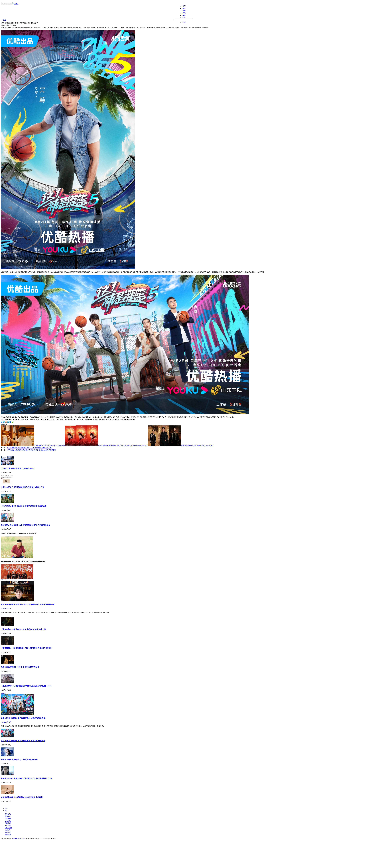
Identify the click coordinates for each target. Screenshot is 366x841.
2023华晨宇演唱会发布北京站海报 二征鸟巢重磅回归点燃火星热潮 (29, 448)
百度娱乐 (8, 818)
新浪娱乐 (8, 814)
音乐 (184, 13)
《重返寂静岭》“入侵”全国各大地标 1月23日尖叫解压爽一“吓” (26, 686)
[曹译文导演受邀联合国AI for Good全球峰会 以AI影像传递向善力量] (17, 600)
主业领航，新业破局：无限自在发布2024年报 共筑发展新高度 (25, 525)
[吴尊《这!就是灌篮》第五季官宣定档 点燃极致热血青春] (17, 714)
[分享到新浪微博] (6, 422)
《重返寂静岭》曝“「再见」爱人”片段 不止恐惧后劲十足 (23, 629)
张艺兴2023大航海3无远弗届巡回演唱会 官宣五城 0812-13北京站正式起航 (31, 450)
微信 (6, 808)
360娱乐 (7, 830)
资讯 (184, 8)
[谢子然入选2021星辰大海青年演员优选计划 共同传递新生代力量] (7, 774)
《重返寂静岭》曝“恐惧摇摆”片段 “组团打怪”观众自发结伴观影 (26, 648)
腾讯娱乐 (8, 825)
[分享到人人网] (10, 422)
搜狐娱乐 (8, 823)
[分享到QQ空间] (4, 422)
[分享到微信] (12, 422)
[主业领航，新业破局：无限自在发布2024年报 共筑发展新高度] (7, 521)
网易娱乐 (8, 832)
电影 (184, 11)
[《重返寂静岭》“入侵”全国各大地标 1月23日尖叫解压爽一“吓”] (7, 682)
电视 (184, 15)
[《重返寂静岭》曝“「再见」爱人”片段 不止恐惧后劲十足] (7, 625)
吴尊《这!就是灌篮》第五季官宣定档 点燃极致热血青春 (23, 718)
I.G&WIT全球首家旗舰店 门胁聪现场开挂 (17, 468)
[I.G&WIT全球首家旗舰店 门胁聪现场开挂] (7, 464)
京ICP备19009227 (18, 838)
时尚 (184, 22)
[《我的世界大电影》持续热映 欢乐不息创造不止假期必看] (7, 502)
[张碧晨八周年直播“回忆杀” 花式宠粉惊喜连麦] (7, 756)
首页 (184, 6)
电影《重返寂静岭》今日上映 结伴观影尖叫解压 (20, 667)
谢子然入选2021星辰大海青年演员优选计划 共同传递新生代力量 (26, 778)
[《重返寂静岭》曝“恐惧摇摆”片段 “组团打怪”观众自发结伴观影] (7, 644)
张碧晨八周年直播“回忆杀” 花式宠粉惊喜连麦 (19, 760)
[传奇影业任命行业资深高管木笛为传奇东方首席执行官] (7, 483)
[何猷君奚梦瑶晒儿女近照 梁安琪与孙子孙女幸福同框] (7, 793)
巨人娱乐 (8, 821)
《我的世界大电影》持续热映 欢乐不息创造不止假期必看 (24, 506)
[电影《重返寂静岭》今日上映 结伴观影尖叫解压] (7, 663)
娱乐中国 (8, 834)
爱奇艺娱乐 (8, 828)
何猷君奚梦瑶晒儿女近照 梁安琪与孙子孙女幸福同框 (22, 797)
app (6, 810)
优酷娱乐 (8, 816)
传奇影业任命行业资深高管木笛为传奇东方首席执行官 (22, 487)
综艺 (184, 17)
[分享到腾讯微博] (8, 422)
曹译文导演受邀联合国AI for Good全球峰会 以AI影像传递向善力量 (28, 604)
